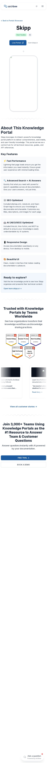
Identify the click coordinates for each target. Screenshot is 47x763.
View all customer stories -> (23, 406)
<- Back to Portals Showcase (12, 21)
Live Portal (16, 43)
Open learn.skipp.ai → (13, 288)
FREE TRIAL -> (23, 458)
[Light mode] (37, 6)
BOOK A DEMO (23, 465)
